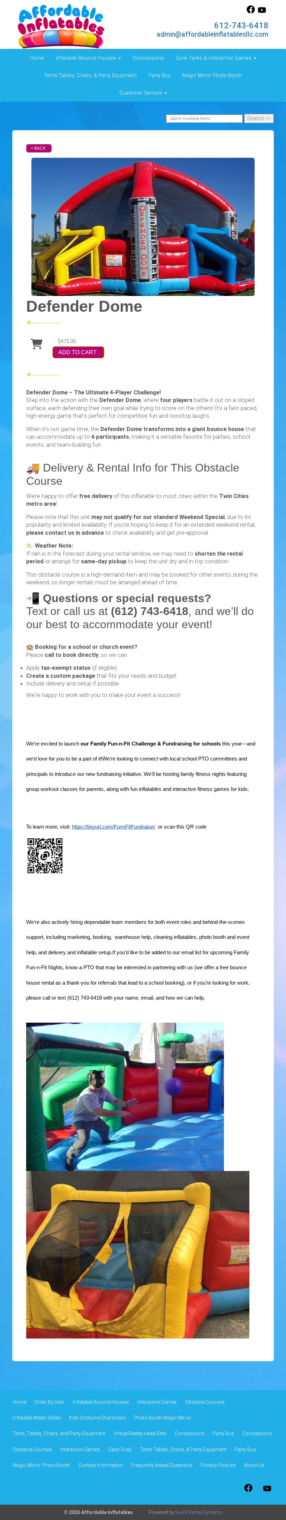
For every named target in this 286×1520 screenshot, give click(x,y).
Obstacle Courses (205, 1402)
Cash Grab (119, 1449)
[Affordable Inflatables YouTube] (262, 12)
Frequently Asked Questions (162, 1465)
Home (37, 58)
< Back (38, 148)
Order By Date (49, 1402)
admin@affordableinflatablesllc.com (213, 34)
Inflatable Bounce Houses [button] (87, 58)
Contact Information (100, 1465)
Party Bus (160, 75)
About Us (254, 1465)
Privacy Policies (218, 1465)
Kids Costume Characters (97, 1418)
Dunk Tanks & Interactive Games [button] (214, 58)
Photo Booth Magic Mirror (162, 1418)
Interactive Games (157, 1402)
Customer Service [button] (141, 93)
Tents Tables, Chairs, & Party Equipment (90, 75)
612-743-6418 (241, 25)
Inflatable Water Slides (37, 1418)
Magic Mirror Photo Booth (212, 75)
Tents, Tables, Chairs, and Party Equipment (59, 1433)
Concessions (148, 58)
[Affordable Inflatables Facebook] (251, 12)
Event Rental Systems (199, 1512)
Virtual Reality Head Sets (140, 1433)
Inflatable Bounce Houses (101, 1402)
